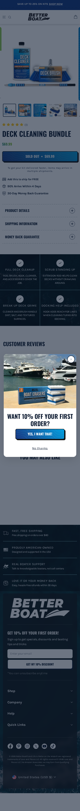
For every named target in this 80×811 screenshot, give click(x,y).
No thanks (40, 448)
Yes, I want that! (40, 433)
